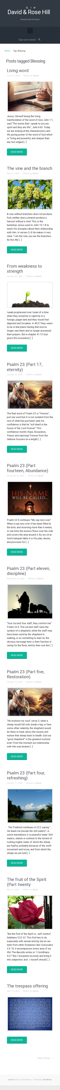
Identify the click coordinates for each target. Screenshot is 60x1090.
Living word (18, 70)
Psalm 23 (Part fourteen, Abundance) (27, 468)
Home (7, 50)
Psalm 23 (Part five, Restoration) (25, 674)
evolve (10, 1079)
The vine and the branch (29, 168)
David (35, 75)
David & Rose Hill (29, 12)
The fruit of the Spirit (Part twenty (26, 882)
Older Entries (43, 1057)
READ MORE (17, 152)
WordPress (47, 1079)
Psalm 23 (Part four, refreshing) (26, 775)
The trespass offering (27, 986)
